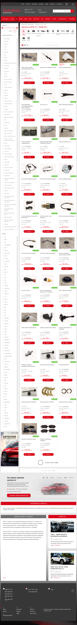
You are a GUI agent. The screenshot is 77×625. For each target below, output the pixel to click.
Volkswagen (5, 19)
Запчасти (37, 24)
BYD (17, 19)
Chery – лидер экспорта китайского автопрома (59, 535)
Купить (29, 82)
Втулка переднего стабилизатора (26, 142)
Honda (12, 19)
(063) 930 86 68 (8, 591)
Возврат (41, 4)
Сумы (34, 537)
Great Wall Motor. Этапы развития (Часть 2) (59, 568)
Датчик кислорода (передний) (67, 216)
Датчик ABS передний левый (28, 179)
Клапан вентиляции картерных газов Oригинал (28, 365)
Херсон (14, 539)
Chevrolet (48, 19)
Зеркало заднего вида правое (48, 327)
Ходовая (72, 33)
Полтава (27, 537)
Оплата (28, 4)
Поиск (72, 11)
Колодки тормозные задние (28, 439)
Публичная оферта (7, 615)
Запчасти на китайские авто (27, 24)
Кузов (43, 33)
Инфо (46, 4)
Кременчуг (14, 535)
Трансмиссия (62, 33)
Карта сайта (33, 613)
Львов (35, 535)
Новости (52, 4)
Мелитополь (6, 537)
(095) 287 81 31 (8, 594)
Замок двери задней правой (28, 327)
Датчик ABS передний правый (48, 179)
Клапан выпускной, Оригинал (28, 402)
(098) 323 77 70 (28, 9)
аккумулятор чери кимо (30, 508)
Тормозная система (58, 34)
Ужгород (5, 539)
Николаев (12, 537)
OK (15, 31)
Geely (30, 19)
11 (57, 45)
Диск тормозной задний (65, 290)
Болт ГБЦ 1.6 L (44, 104)
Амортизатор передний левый (48, 67)
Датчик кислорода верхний (28, 253)
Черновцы (36, 539)
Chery (25, 19)
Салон (53, 33)
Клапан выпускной (63, 364)
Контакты (59, 4)
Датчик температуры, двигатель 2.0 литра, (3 (46, 291)
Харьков (10, 539)
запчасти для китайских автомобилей (13, 508)
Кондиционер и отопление (38, 34)
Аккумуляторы (62, 19)
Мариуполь (40, 535)
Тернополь (38, 537)
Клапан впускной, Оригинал (47, 364)
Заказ (22, 4)
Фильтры (67, 33)
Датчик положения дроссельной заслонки (65, 253)
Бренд (3, 233)
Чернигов (31, 539)
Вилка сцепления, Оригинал (66, 104)
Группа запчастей (7, 35)
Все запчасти (23, 34)
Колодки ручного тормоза (47, 402)
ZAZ (42, 19)
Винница (5, 533)
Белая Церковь (34, 531)
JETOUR (54, 19)
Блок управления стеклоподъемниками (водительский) (27, 106)
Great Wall (36, 19)
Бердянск (40, 531)
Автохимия (72, 19)
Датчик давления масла (65, 179)
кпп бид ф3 (11, 509)
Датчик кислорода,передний (47, 253)
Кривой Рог (20, 535)
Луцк (32, 535)
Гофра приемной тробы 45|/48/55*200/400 (46, 142)
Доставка (34, 4)
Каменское (6, 535)
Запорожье (19, 533)
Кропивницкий (27, 535)
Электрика (24, 40)
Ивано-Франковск (27, 533)
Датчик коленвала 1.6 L (65, 141)
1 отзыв (60, 65)
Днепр (9, 533)
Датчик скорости (25, 290)
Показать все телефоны (30, 12)
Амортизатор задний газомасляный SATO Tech (27, 68)
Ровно (31, 537)
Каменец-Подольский (37, 533)
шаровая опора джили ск (42, 508)
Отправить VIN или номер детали (18, 495)
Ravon (20, 19)
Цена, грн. (4, 25)
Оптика (48, 33)
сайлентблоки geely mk (56, 508)
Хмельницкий (19, 539)
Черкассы (26, 539)
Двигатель (33, 33)
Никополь (17, 537)
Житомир (13, 533)
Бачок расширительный (65, 67)
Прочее (28, 40)
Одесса (22, 537)
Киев (10, 535)
